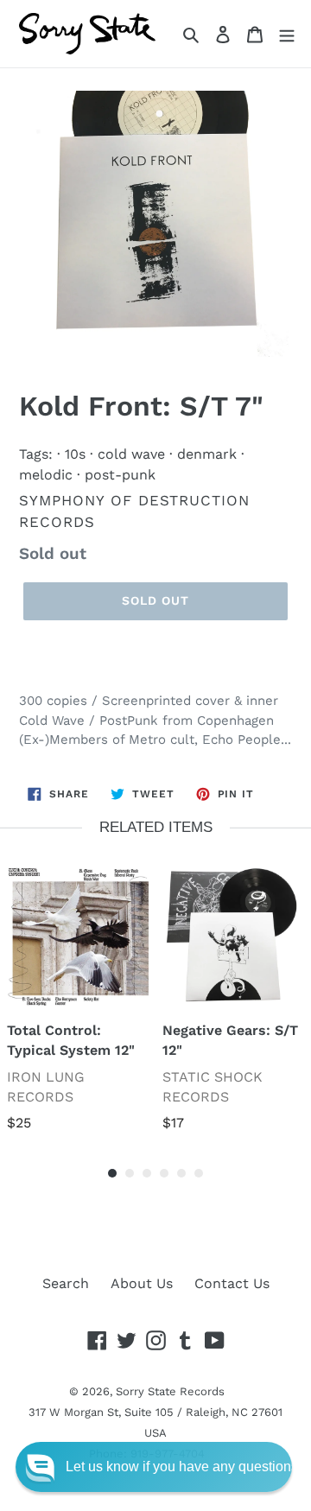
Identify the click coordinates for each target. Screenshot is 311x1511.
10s (75, 454)
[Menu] (287, 33)
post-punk (120, 475)
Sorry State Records (170, 1391)
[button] (154, 1467)
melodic (46, 475)
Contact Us (232, 1283)
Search (65, 1283)
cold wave (131, 454)
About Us (142, 1283)
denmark (207, 454)
